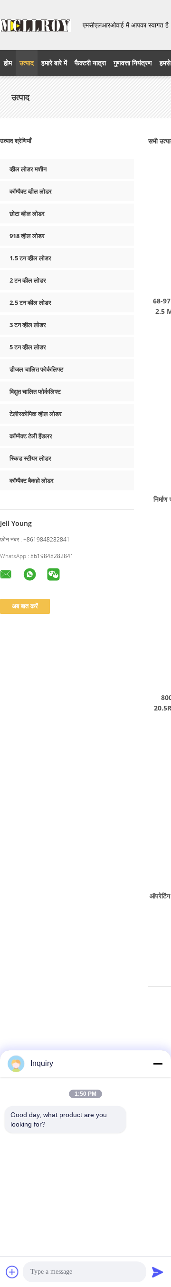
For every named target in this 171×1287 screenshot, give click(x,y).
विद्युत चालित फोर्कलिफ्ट (35, 391)
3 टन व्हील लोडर (28, 324)
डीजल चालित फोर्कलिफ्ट (36, 369)
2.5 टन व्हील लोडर (30, 302)
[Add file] (12, 1271)
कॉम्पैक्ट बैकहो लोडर (32, 480)
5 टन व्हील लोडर (28, 347)
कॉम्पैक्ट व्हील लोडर (31, 191)
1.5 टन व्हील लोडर (30, 258)
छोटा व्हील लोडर (27, 213)
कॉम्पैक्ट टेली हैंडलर (31, 436)
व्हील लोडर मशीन (28, 169)
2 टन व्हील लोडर (28, 280)
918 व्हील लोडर (27, 235)
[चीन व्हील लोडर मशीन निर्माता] (35, 25)
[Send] (157, 1271)
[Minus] (157, 1063)
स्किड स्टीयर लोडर (30, 458)
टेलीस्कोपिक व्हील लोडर (36, 413)
